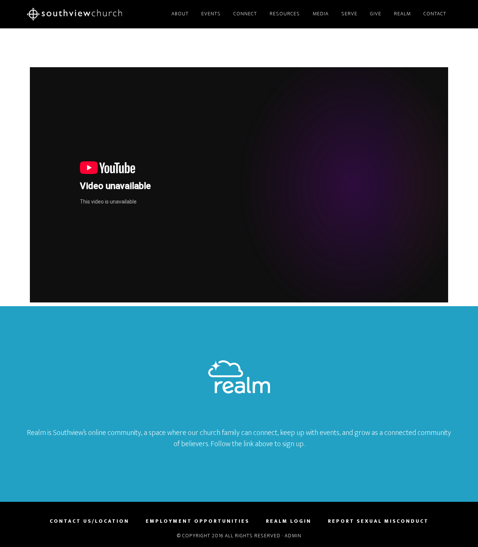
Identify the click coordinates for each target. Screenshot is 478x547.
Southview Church (93, 14)
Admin (293, 535)
